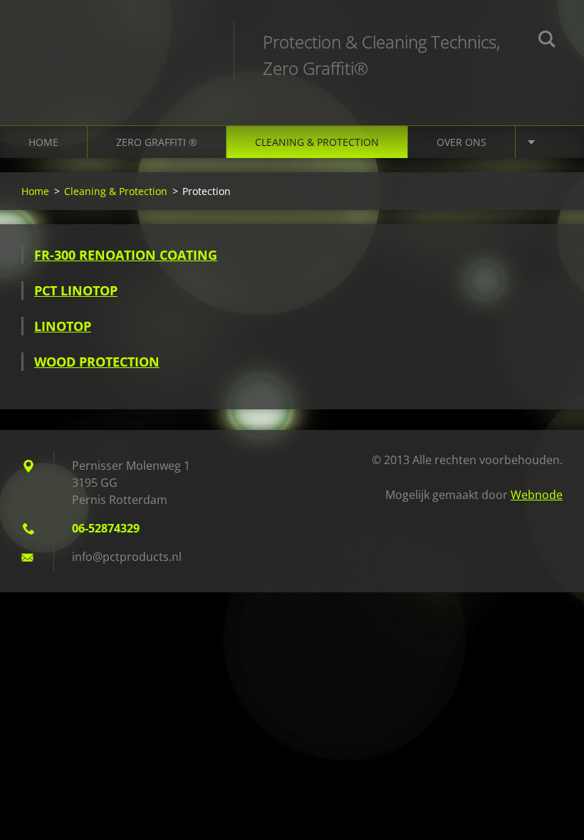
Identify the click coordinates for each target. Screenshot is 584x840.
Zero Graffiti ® (156, 142)
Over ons (461, 142)
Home (43, 142)
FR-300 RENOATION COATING (125, 254)
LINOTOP (62, 326)
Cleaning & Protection (317, 142)
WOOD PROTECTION (97, 361)
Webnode (537, 495)
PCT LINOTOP (76, 290)
